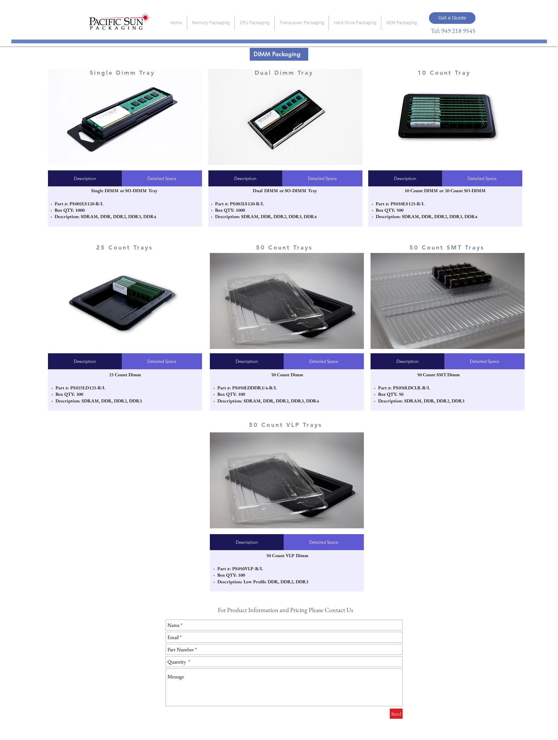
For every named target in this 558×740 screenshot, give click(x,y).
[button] (211, 23)
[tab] (85, 178)
